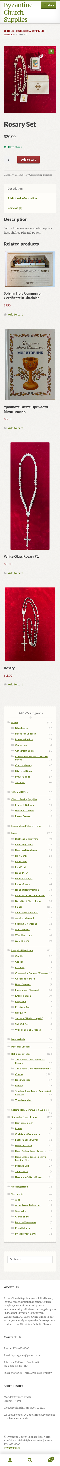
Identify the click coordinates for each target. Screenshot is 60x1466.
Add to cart (28, 159)
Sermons (20, 782)
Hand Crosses (23, 984)
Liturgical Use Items (22, 950)
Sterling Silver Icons (26, 923)
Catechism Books (24, 750)
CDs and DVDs (19, 791)
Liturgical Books (24, 771)
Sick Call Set (22, 1024)
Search (30, 1460)
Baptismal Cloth (24, 1122)
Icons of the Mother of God (30, 895)
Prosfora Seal (22, 1007)
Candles (19, 956)
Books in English (24, 739)
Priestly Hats (22, 1228)
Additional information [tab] (22, 198)
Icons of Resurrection (27, 889)
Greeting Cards (23, 1145)
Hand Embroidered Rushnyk (30, 1151)
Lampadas (20, 1001)
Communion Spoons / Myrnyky (31, 973)
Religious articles (20, 1053)
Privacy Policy (12, 1448)
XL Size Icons (22, 940)
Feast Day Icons (24, 844)
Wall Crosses (22, 929)
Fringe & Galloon (24, 805)
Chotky (19, 1074)
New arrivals (18, 1039)
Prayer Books (22, 776)
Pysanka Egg (22, 1165)
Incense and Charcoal (27, 990)
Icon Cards (21, 861)
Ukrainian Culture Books (28, 1177)
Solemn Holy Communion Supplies (33, 174)
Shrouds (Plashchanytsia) (29, 1018)
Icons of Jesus (22, 884)
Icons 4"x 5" (21, 872)
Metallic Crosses (24, 810)
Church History (23, 765)
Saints (18, 906)
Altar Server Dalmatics (27, 1205)
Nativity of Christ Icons (28, 901)
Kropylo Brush (23, 995)
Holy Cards (21, 855)
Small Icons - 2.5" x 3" (26, 912)
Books (14, 722)
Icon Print (20, 867)
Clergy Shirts (22, 1216)
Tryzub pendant (23, 1100)
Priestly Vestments (25, 1233)
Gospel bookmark (25, 978)
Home (10, 31)
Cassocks (20, 1210)
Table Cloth (21, 1171)
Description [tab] (15, 188)
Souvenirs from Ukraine (24, 1117)
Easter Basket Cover (26, 1139)
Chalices (19, 967)
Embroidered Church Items (26, 825)
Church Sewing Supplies (24, 799)
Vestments (17, 1194)
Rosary (19, 1085)
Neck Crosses (22, 1079)
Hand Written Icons (26, 850)
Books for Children (25, 733)
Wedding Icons (23, 935)
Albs (17, 1199)
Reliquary (20, 1012)
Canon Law (21, 745)
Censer (19, 961)
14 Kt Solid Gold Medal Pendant (33, 1068)
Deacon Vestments (25, 1222)
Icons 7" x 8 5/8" (23, 878)
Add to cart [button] (15, 314)
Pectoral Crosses (20, 1046)
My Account (10, 1460)
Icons (14, 833)
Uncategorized (19, 1186)
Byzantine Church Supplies (18, 12)
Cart (46, 1457)
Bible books (21, 728)
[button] (51, 51)
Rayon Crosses (23, 816)
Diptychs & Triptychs (26, 838)
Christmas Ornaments (27, 1134)
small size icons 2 (24, 918)
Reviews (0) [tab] (15, 208)
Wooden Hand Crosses (28, 1029)
